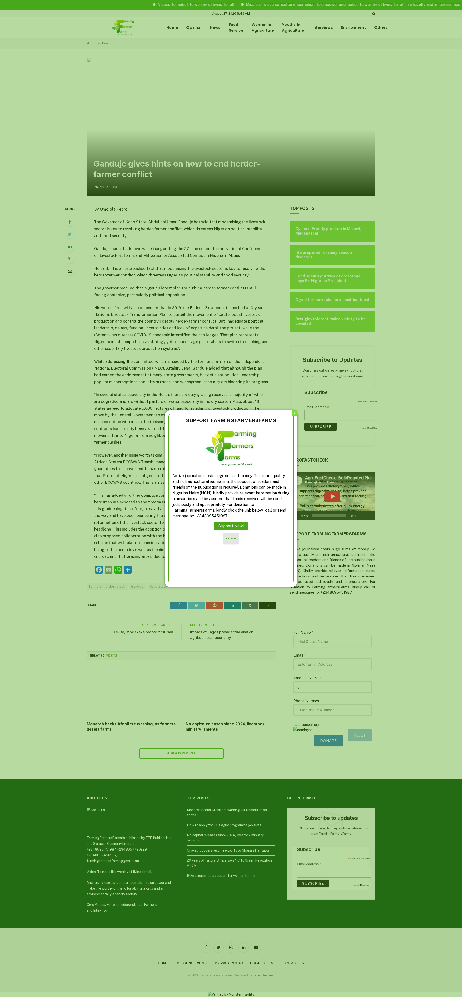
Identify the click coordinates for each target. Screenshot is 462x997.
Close (231, 538)
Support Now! (231, 526)
